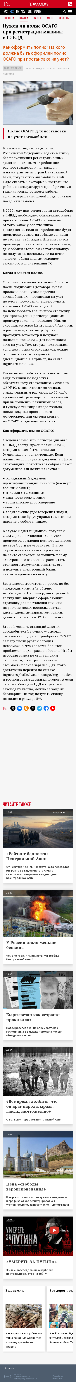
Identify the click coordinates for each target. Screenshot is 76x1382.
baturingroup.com (22, 1379)
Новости (9, 18)
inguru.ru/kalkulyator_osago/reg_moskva (37, 674)
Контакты (9, 1368)
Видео (38, 18)
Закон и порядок (35, 68)
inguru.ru (10, 364)
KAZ (6, 12)
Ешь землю (15, 1291)
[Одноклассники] (26, 708)
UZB (30, 12)
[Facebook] (46, 708)
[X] (12, 708)
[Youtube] (52, 708)
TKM (23, 12)
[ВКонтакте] (19, 708)
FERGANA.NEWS (38, 4)
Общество (8, 74)
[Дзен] (32, 708)
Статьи (24, 18)
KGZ (12, 12)
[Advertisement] (38, 756)
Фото (50, 18)
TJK (17, 12)
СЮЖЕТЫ (64, 18)
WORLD (37, 12)
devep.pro (57, 1378)
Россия (51, 68)
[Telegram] (39, 708)
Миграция (63, 68)
